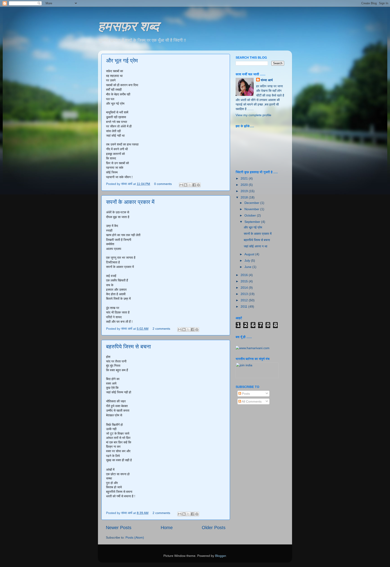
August (249, 254)
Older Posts (213, 527)
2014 (245, 287)
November (252, 209)
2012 (245, 300)
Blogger (220, 556)
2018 (245, 197)
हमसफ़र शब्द (128, 25)
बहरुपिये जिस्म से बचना (128, 346)
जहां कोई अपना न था (255, 246)
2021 (245, 178)
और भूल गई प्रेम (122, 61)
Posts (245, 393)
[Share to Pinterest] (198, 185)
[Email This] (181, 185)
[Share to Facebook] (194, 185)
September (252, 222)
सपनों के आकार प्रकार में (130, 202)
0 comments (163, 184)
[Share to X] (190, 185)
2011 (244, 306)
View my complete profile (253, 115)
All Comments (251, 401)
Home (167, 527)
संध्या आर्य (267, 80)
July (247, 260)
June (248, 267)
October (250, 215)
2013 (245, 294)
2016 (245, 275)
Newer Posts (118, 527)
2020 (245, 185)
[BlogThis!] (185, 185)
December (252, 203)
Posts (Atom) (134, 537)
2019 (245, 191)
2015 (245, 281)
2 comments (161, 328)
